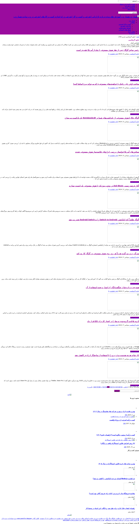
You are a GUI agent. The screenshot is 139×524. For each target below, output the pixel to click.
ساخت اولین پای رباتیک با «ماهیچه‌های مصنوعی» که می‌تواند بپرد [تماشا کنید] (106, 84)
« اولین (126, 387)
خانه (137, 37)
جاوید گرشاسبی (134, 54)
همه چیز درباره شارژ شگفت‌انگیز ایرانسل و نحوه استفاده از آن (112, 287)
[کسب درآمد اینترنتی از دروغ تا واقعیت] (123, 416)
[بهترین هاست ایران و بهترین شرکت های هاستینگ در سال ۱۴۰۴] (129, 408)
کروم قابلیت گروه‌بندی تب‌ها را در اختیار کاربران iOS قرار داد (113, 321)
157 (113, 387)
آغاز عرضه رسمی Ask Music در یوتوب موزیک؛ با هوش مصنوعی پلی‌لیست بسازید (104, 186)
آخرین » (89, 387)
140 (119, 387)
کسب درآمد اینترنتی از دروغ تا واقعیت (122, 420)
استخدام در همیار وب (128, 7)
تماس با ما (131, 32)
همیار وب (132, 21)
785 (126, 415)
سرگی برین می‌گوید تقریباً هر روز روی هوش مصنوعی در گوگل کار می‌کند (108, 253)
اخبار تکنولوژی (113, 54)
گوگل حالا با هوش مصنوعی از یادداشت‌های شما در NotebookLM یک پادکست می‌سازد (102, 118)
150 (121, 387)
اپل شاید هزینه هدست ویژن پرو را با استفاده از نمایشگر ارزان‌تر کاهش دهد (107, 355)
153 (103, 387)
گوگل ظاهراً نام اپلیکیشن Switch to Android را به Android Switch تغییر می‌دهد (104, 219)
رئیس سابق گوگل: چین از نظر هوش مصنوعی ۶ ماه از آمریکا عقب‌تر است (107, 50)
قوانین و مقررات (130, 6)
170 (97, 387)
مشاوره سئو (131, 9)
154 (106, 387)
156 (110, 387)
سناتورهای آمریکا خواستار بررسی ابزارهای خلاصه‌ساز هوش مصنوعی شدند (107, 152)
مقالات (132, 22)
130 (116, 387)
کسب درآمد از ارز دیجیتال (127, 4)
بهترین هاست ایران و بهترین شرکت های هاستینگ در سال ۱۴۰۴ (114, 411)
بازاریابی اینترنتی (125, 26)
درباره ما (132, 33)
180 (99, 387)
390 (124, 423)
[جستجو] (138, 1)
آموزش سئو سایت (125, 28)
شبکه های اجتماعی (125, 30)
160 (94, 387)
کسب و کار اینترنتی (125, 24)
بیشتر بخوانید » (134, 80)
